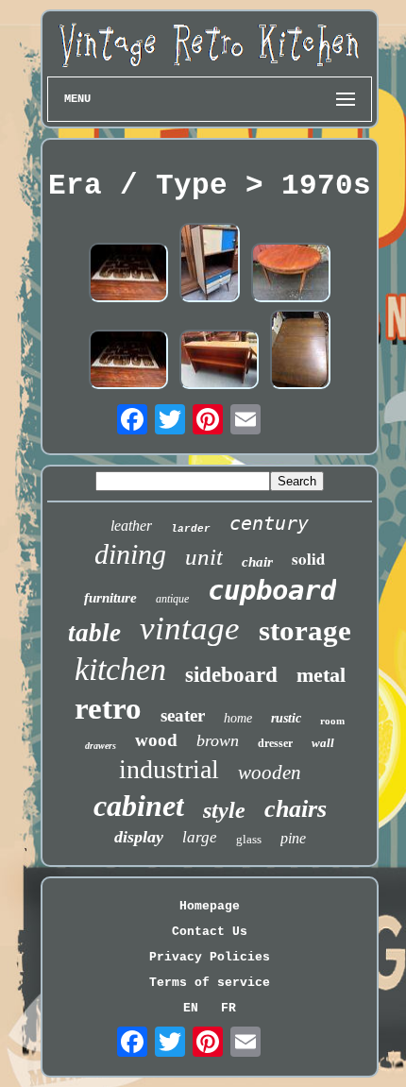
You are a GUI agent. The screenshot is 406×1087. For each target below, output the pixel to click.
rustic (286, 718)
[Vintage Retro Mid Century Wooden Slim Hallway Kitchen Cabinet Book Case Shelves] (219, 361)
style (224, 810)
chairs (295, 809)
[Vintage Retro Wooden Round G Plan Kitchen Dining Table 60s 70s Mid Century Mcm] (290, 274)
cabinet (138, 806)
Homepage (209, 906)
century (269, 523)
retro (108, 708)
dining (130, 553)
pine (293, 838)
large (199, 837)
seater (183, 715)
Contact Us (209, 932)
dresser (275, 743)
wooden (269, 772)
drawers (100, 745)
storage (305, 630)
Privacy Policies (209, 957)
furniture (110, 597)
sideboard (231, 675)
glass (249, 839)
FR (228, 1008)
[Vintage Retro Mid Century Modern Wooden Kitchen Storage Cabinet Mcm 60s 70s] (210, 264)
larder (191, 529)
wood (156, 740)
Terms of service (209, 983)
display (138, 836)
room (332, 720)
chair (257, 561)
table (94, 633)
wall (323, 743)
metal (321, 675)
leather (131, 526)
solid (308, 558)
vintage (190, 628)
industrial (169, 769)
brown (217, 740)
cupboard (272, 590)
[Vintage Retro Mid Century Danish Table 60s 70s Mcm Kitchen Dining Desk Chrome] (128, 274)
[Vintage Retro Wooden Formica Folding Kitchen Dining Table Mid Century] (300, 351)
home (238, 718)
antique (172, 598)
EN (190, 1008)
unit (204, 556)
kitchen (120, 669)
